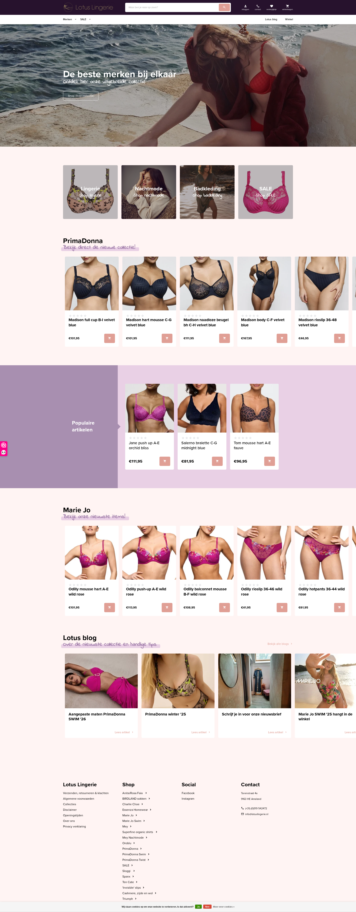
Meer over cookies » (224, 907)
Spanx (126, 876)
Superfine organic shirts (138, 832)
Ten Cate (128, 882)
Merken (68, 19)
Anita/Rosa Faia (132, 793)
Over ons (69, 821)
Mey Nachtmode (133, 838)
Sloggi (126, 871)
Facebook (188, 793)
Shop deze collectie (81, 96)
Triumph (127, 899)
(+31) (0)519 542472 (256, 808)
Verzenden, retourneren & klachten (86, 793)
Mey (125, 826)
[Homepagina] (89, 7)
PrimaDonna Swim (134, 854)
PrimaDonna (130, 849)
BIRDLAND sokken (134, 799)
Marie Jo (128, 815)
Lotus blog (271, 19)
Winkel (289, 19)
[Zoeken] (224, 7)
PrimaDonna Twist (134, 860)
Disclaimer (70, 810)
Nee (207, 907)
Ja (198, 907)
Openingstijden (73, 815)
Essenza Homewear (135, 810)
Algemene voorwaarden (78, 799)
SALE (83, 19)
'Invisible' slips (131, 888)
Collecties (69, 804)
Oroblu (126, 843)
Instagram (188, 799)
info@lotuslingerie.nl (256, 814)
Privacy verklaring (74, 826)
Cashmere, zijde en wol (137, 893)
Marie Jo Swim (131, 821)
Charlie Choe (130, 804)
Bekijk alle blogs (278, 644)
